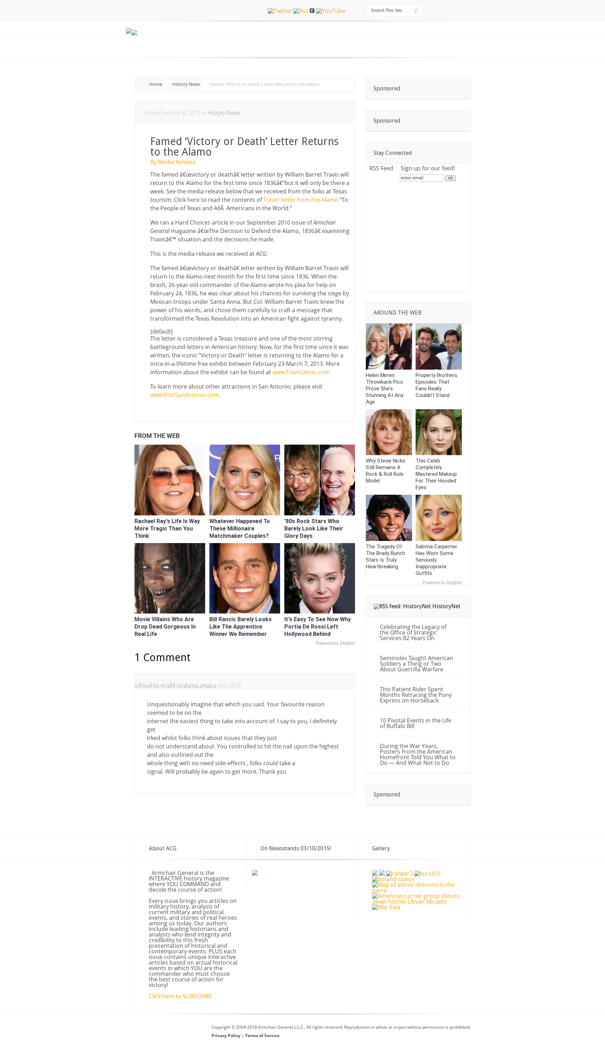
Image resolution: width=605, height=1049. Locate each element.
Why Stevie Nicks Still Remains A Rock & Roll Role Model (385, 471)
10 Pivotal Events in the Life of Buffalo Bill (415, 723)
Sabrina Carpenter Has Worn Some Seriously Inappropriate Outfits (436, 559)
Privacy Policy (226, 1035)
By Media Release (173, 162)
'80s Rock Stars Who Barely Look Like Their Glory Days (313, 528)
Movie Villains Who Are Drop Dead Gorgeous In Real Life (165, 626)
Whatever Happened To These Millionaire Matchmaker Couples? (239, 528)
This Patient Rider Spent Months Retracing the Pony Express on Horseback (416, 694)
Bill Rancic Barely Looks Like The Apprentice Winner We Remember (240, 626)
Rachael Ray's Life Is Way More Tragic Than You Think (167, 528)
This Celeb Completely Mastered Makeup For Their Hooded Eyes (436, 474)
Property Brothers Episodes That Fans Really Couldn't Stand (436, 385)
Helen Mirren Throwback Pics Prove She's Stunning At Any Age (384, 388)
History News (186, 84)
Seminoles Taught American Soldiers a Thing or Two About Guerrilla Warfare (416, 663)
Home (155, 84)
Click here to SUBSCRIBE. (181, 996)
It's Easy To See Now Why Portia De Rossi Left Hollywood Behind (317, 626)
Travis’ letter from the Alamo (300, 200)
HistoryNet (446, 606)
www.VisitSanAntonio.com (184, 395)
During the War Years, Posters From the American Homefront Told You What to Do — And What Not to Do (418, 754)
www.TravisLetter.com (301, 372)
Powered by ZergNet (335, 643)
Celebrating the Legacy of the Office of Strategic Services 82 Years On (413, 632)
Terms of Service (262, 1035)
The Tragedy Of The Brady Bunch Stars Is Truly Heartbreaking (385, 556)
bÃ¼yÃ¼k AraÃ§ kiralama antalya (175, 686)
